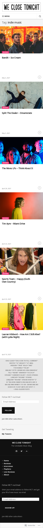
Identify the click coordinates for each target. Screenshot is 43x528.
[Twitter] (21, 451)
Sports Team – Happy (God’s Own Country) (16, 280)
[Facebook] (16, 451)
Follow (8, 410)
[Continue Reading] (39, 77)
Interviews (8, 466)
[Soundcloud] (26, 451)
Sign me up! (10, 508)
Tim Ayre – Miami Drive (13, 223)
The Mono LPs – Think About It (17, 168)
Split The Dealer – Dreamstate (17, 112)
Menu (7, 16)
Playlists (7, 469)
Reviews (5, 52)
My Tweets (6, 434)
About (6, 475)
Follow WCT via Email (11, 397)
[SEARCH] (39, 16)
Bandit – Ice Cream (11, 57)
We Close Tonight (21, 442)
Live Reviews (9, 472)
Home (6, 460)
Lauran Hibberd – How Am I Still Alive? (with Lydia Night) (21, 335)
